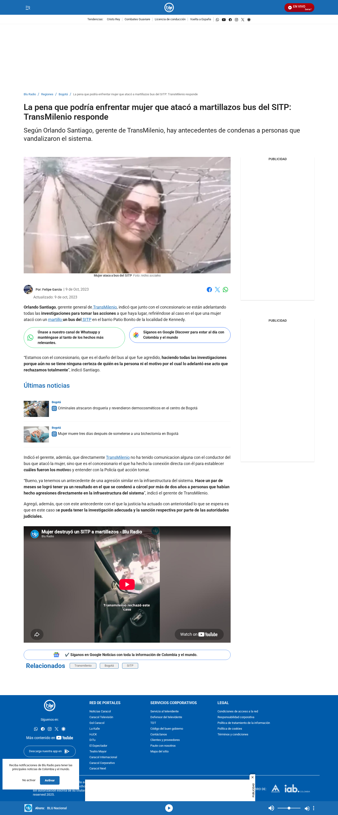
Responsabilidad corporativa (236, 717)
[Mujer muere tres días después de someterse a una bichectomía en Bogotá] (36, 434)
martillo (55, 319)
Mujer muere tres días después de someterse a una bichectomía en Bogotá (118, 433)
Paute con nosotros (163, 745)
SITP (86, 319)
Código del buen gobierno (166, 728)
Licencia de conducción (170, 19)
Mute (271, 808)
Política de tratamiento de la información (244, 723)
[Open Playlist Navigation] (313, 808)
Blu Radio (30, 94)
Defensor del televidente (166, 717)
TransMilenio (104, 307)
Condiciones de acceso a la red (238, 711)
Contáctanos (158, 734)
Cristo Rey (113, 19)
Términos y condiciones (233, 734)
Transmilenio (83, 665)
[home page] (169, 7)
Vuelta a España (200, 19)
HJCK (93, 734)
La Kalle (94, 728)
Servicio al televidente (164, 711)
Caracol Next (97, 768)
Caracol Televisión (101, 717)
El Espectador (98, 745)
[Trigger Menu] (28, 7)
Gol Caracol (96, 723)
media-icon (169, 808)
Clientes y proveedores (165, 740)
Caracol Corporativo (102, 763)
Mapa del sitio (159, 751)
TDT (153, 723)
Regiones (47, 94)
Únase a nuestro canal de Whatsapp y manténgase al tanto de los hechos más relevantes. (70, 337)
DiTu (92, 740)
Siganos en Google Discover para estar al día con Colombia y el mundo (183, 335)
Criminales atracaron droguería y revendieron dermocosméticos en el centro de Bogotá (128, 408)
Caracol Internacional (103, 757)
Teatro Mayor (97, 751)
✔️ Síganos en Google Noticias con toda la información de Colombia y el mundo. (131, 655)
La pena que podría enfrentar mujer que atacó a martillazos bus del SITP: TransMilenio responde (135, 94)
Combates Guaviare (137, 19)
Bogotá (63, 94)
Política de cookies (230, 728)
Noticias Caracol (100, 711)
